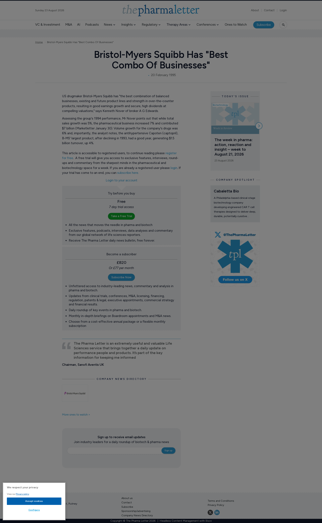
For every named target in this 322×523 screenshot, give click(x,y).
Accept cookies (34, 501)
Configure (34, 510)
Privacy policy (22, 494)
